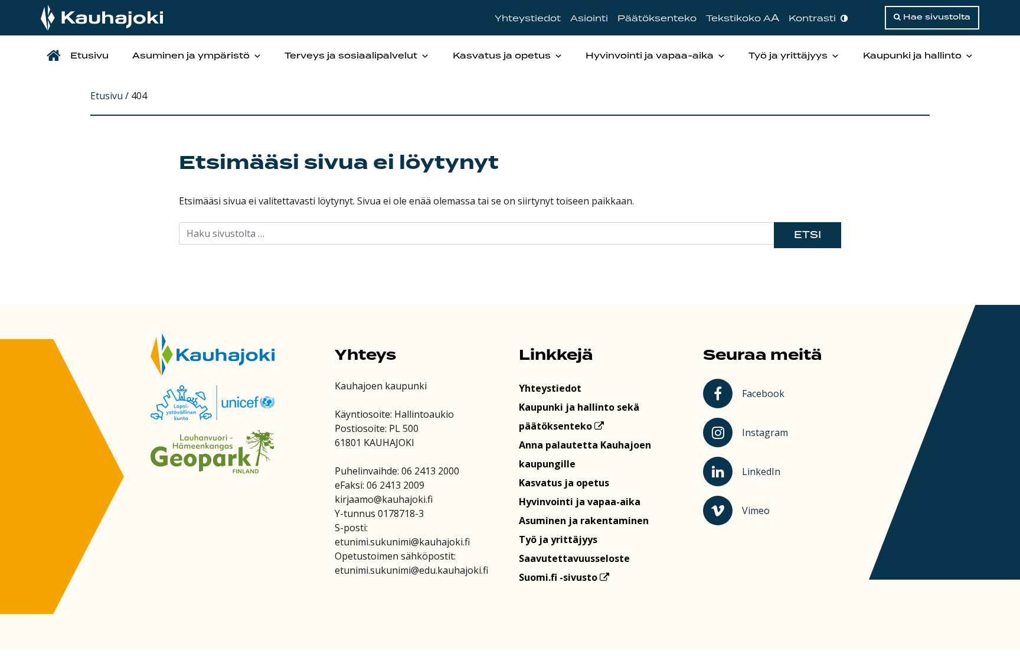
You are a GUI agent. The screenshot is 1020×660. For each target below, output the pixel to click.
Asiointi (589, 18)
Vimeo (766, 510)
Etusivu (89, 56)
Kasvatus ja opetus (502, 56)
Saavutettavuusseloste (574, 558)
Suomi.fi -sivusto (559, 577)
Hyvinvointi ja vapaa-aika (650, 56)
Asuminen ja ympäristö (191, 56)
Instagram (766, 432)
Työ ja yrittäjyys (788, 56)
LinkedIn (766, 471)
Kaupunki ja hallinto (912, 56)
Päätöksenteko (657, 18)
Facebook (765, 393)
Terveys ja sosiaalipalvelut (351, 56)
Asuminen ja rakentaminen (584, 520)
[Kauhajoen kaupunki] (102, 18)
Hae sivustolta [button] (935, 17)
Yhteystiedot (528, 18)
